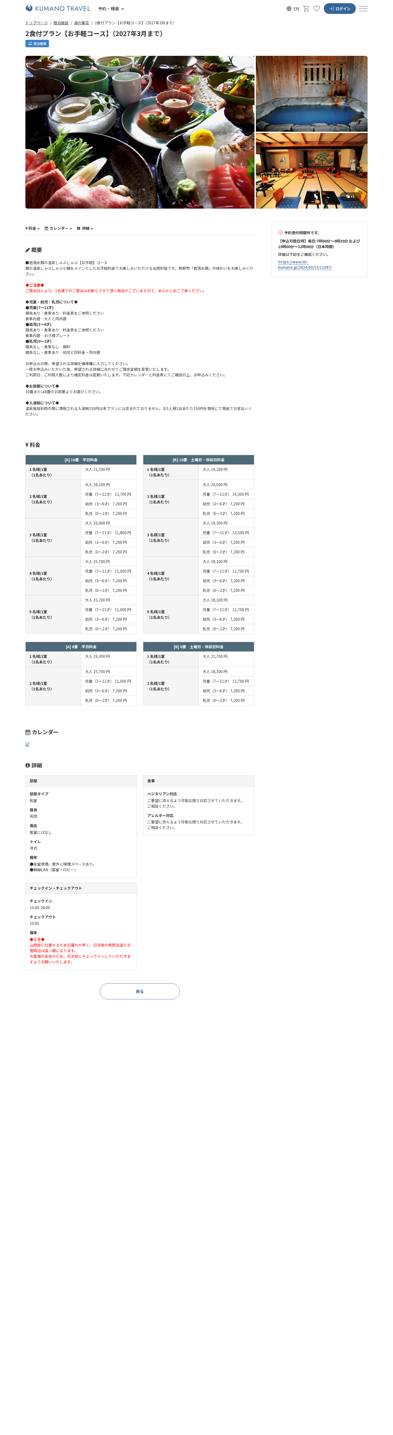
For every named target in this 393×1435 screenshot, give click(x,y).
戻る (140, 991)
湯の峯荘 (81, 22)
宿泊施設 (60, 22)
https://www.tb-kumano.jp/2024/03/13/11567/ (305, 264)
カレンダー (58, 228)
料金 (32, 228)
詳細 (85, 228)
